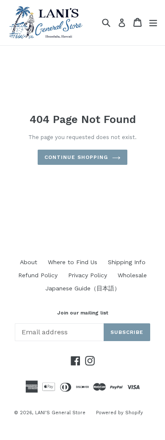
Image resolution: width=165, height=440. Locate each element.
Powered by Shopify (119, 412)
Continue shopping (75, 157)
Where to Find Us (72, 262)
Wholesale (132, 275)
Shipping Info (127, 262)
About (28, 262)
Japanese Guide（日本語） (82, 288)
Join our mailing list (82, 313)
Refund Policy (38, 275)
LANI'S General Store (60, 412)
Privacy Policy (87, 275)
